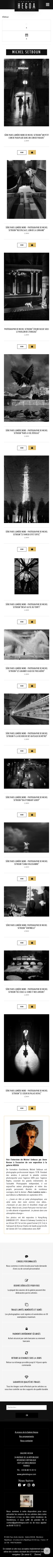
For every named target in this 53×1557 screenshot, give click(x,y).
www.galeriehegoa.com (26, 1474)
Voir (21, 152)
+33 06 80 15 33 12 (28, 1470)
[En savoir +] (26, 1554)
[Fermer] (38, 1554)
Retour (6, 17)
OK (27, 1415)
